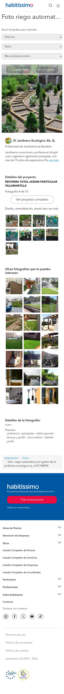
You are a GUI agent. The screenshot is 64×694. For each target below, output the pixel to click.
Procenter (8, 558)
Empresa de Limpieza (14, 543)
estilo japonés (45, 433)
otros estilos (34, 437)
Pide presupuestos (32, 688)
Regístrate (8, 587)
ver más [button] (54, 160)
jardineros (13, 433)
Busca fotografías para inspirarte (19, 30)
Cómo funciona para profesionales (22, 591)
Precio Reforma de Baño (16, 532)
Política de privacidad (18, 642)
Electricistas (9, 564)
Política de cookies (17, 651)
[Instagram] (6, 616)
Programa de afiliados (15, 606)
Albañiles (8, 567)
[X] (23, 616)
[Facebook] (14, 616)
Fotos (6, 554)
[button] (32, 528)
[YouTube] (32, 616)
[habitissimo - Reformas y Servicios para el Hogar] (15, 6)
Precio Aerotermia (13, 536)
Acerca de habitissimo (15, 599)
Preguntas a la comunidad (17, 551)
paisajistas (28, 433)
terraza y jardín (16, 437)
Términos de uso (15, 635)
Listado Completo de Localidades (22, 572)
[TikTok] (41, 616)
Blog (5, 547)
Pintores (7, 560)
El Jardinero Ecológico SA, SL (34, 140)
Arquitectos (9, 570)
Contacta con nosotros (15, 608)
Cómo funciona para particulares (20, 584)
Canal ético (9, 602)
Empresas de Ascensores (16, 540)
